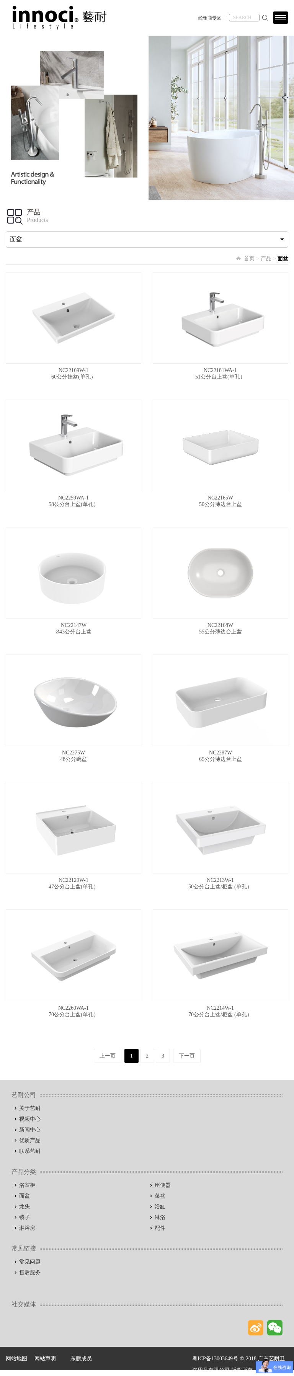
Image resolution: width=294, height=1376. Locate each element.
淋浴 (160, 1217)
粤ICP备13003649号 (215, 1358)
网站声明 (45, 1358)
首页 (249, 258)
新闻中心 (30, 1130)
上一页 (108, 1056)
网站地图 (16, 1358)
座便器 (163, 1185)
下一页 (187, 1056)
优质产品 (30, 1140)
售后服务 (30, 1272)
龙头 (24, 1207)
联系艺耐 (30, 1151)
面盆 (24, 1196)
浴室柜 (27, 1185)
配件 (160, 1228)
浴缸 (160, 1207)
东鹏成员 (81, 1358)
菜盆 (160, 1196)
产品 (266, 258)
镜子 (24, 1217)
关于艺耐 (30, 1108)
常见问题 (30, 1262)
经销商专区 (209, 18)
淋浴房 (27, 1228)
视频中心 (30, 1119)
